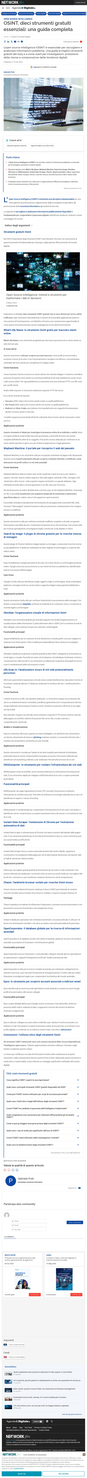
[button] (6, 8)
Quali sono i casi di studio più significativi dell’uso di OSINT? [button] (32, 1131)
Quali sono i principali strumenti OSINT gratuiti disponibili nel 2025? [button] (36, 1087)
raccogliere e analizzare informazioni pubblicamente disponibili (43, 211)
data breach (66, 1030)
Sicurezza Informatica (9, 13)
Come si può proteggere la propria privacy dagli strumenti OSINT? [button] (35, 1123)
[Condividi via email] (15, 41)
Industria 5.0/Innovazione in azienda (58, 13)
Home (6, 37)
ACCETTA (22, 1473)
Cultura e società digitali (20, 37)
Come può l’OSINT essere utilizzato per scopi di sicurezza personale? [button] (37, 1094)
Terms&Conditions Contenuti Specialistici (21, 1430)
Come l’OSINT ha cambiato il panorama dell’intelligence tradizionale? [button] (36, 1108)
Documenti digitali (37, 13)
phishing (37, 737)
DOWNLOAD (35, 1294)
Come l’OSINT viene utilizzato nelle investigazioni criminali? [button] (32, 1138)
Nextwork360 (10, 1440)
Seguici (36, 1421)
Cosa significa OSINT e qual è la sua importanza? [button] (27, 1080)
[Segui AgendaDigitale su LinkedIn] (47, 1422)
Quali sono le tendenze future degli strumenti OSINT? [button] (29, 1145)
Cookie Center (44, 1430)
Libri (74, 13)
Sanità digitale (24, 13)
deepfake (27, 604)
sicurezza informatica (30, 206)
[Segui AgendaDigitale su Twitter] (52, 1422)
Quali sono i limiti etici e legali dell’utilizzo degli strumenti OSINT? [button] (35, 1101)
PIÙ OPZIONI (63, 1473)
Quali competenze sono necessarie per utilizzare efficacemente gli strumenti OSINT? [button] (40, 1116)
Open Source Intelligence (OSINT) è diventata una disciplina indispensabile (41, 199)
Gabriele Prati (9, 72)
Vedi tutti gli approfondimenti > (72, 1414)
